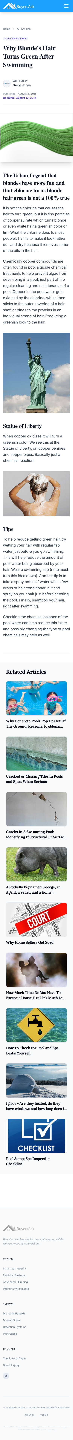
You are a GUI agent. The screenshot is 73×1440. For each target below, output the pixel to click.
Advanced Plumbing (15, 1281)
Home (6, 28)
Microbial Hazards (14, 1313)
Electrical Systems (14, 1275)
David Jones (22, 85)
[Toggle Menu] (66, 6)
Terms (44, 1415)
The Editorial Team (14, 1358)
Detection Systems (14, 1326)
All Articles (24, 28)
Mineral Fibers (11, 1320)
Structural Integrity (14, 1268)
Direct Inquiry (11, 1365)
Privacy (29, 1415)
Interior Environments (16, 1288)
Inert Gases (10, 1333)
